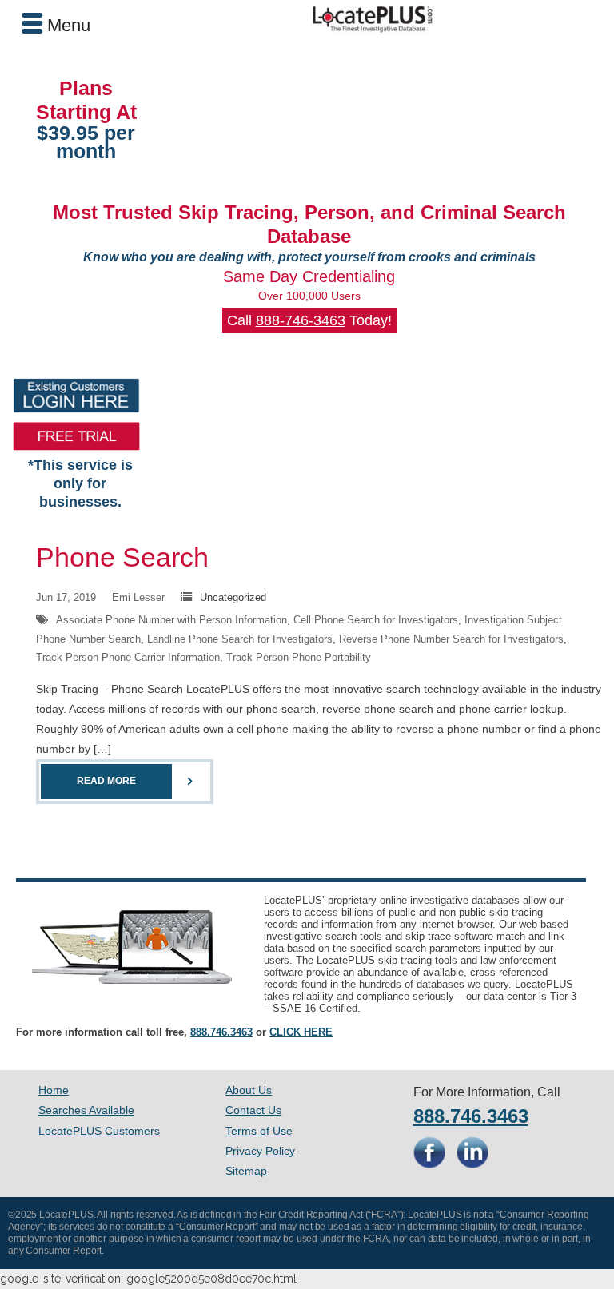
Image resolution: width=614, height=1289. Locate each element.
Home (53, 1090)
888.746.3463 (221, 1032)
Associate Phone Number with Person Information (171, 620)
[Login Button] (76, 395)
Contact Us (253, 1110)
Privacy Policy (260, 1150)
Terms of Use (259, 1130)
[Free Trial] (76, 436)
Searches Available (86, 1110)
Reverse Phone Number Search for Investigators (451, 639)
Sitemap (246, 1170)
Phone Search (122, 557)
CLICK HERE (301, 1032)
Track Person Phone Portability (298, 657)
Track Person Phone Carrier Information (128, 657)
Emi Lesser (138, 597)
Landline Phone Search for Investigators (240, 639)
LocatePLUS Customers (99, 1130)
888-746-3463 (300, 320)
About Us (248, 1090)
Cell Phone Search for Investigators (375, 620)
